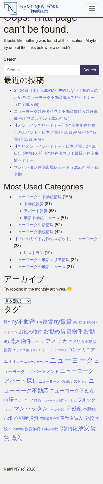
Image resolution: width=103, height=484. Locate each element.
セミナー (16, 361)
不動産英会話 (49, 419)
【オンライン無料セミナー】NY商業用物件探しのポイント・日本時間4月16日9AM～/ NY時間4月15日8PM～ (55, 132)
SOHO (77, 322)
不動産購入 (71, 418)
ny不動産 (24, 321)
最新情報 (68, 428)
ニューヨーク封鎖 (28, 400)
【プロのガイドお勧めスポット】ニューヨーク (56, 239)
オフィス (35, 350)
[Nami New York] (31, 8)
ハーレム (71, 400)
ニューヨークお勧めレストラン (63, 381)
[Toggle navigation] (92, 8)
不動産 (74, 408)
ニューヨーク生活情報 (34, 225)
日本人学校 (50, 429)
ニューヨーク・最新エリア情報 (42, 260)
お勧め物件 (30, 331)
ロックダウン (57, 409)
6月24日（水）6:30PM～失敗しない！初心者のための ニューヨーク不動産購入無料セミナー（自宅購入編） (56, 97)
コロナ (62, 350)
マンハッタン (31, 408)
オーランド (49, 350)
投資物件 (33, 429)
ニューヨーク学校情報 (34, 232)
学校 (89, 418)
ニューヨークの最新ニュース (40, 267)
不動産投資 (34, 204)
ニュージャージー (36, 361)
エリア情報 (21, 350)
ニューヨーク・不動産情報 (38, 197)
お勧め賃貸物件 (63, 331)
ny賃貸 (63, 321)
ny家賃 (45, 321)
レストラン (34, 253)
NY (7, 321)
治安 (84, 428)
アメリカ (57, 341)
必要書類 (18, 429)
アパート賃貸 (36, 211)
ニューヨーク (71, 360)
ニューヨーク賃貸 (53, 400)
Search (10, 59)
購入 (16, 438)
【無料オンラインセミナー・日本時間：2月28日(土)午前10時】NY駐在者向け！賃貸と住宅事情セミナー (56, 153)
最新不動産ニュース (42, 218)
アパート (38, 342)
